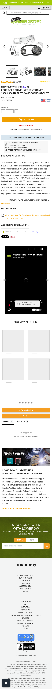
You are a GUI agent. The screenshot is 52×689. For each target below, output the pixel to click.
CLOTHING (25, 583)
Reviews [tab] (6, 421)
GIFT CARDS (25, 589)
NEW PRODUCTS (25, 578)
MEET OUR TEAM (25, 612)
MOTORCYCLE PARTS (25, 575)
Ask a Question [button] (27, 416)
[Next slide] (47, 280)
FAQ (25, 604)
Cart (47, 8)
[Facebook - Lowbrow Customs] (21, 565)
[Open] (6, 683)
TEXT (32, 540)
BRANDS (25, 618)
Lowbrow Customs (28, 655)
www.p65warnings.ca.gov (36, 232)
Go (46, 546)
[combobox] (28, 13)
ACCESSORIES (25, 586)
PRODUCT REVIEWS (25, 621)
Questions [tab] (21, 421)
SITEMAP (25, 629)
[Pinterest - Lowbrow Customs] (34, 565)
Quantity (4, 107)
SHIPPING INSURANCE (25, 623)
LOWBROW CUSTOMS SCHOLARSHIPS (25, 615)
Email (20, 540)
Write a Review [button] (27, 410)
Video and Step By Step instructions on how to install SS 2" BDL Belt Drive (27, 217)
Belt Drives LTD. (7, 98)
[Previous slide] (4, 280)
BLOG (25, 591)
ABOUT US (25, 610)
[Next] (47, 46)
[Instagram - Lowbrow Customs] (17, 565)
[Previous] (4, 46)
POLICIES (25, 626)
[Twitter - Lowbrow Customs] (30, 565)
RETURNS (25, 607)
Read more (6, 203)
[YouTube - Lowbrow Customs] (26, 565)
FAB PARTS (25, 581)
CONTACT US (25, 602)
